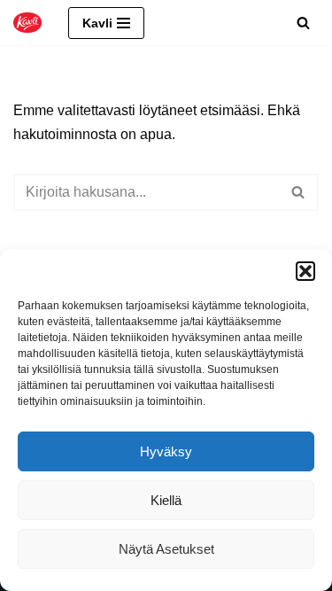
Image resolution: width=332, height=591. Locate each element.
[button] (305, 271)
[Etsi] (303, 22)
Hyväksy (166, 451)
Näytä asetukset (166, 548)
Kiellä (166, 500)
